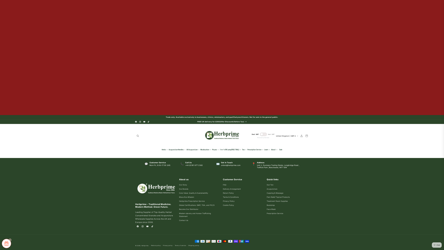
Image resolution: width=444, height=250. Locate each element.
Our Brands (183, 189)
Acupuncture (272, 189)
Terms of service (180, 245)
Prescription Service (275, 213)
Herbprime (144, 245)
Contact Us (183, 220)
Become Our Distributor (188, 209)
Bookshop (271, 205)
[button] (137, 135)
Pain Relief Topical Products (278, 197)
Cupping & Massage (275, 193)
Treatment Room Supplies (277, 201)
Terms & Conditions (231, 197)
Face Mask (271, 209)
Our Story (183, 185)
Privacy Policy (228, 201)
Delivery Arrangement (232, 189)
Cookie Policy (228, 205)
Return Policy (228, 193)
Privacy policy (168, 245)
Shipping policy (193, 245)
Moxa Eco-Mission (186, 197)
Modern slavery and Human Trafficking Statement (195, 214)
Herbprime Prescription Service (192, 201)
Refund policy (156, 245)
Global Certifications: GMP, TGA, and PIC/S (196, 205)
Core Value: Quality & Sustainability (193, 193)
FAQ (224, 185)
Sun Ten (270, 185)
